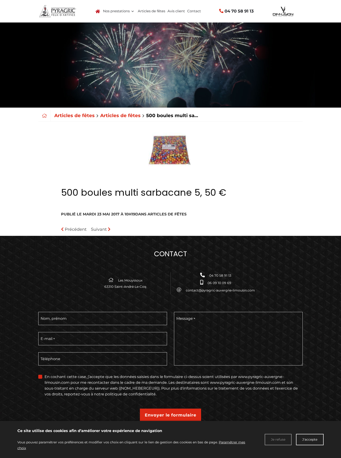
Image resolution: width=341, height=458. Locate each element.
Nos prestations (116, 11)
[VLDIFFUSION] (283, 11)
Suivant (99, 229)
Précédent (75, 229)
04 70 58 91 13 (238, 11)
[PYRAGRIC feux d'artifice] (57, 11)
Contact (194, 11)
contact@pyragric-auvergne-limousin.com (220, 290)
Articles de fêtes (151, 11)
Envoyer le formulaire (170, 415)
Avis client (176, 11)
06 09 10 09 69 (219, 283)
